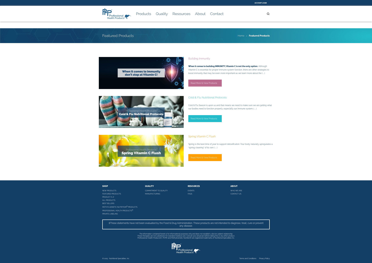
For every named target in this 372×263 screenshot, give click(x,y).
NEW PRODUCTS (109, 191)
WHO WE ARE (236, 191)
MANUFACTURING (152, 194)
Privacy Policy (264, 258)
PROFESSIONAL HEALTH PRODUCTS (117, 210)
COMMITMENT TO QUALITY (156, 191)
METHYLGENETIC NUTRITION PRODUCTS (119, 207)
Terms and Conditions (247, 258)
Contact (216, 14)
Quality (162, 14)
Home (241, 35)
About (200, 14)
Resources (181, 14)
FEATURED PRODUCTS (111, 194)
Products (143, 14)
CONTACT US (235, 194)
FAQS (190, 194)
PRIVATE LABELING (110, 214)
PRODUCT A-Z (108, 197)
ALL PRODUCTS (108, 200)
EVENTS (191, 191)
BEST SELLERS (108, 203)
